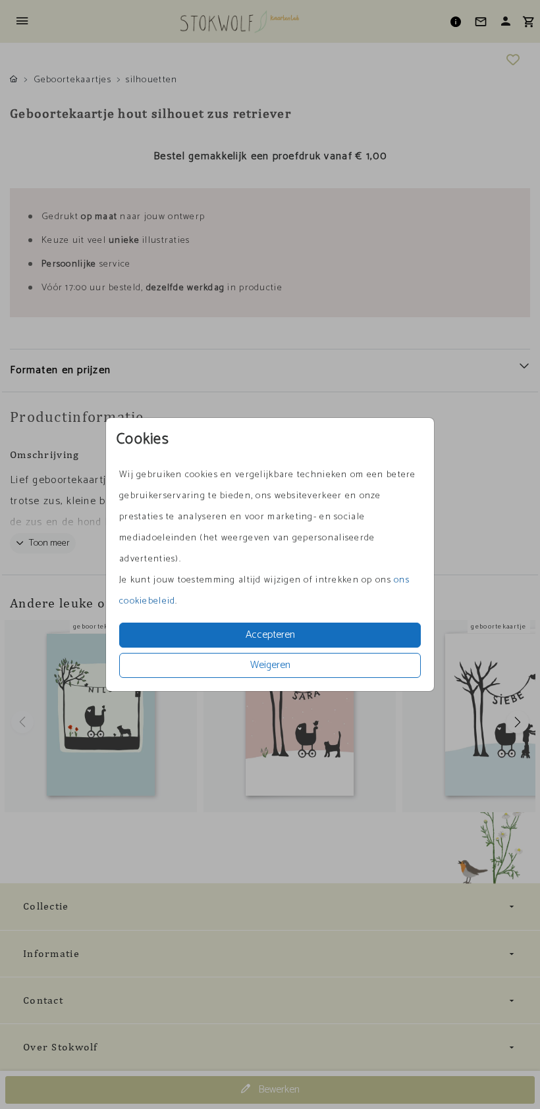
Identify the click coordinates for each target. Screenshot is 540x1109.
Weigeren (270, 665)
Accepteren (270, 635)
